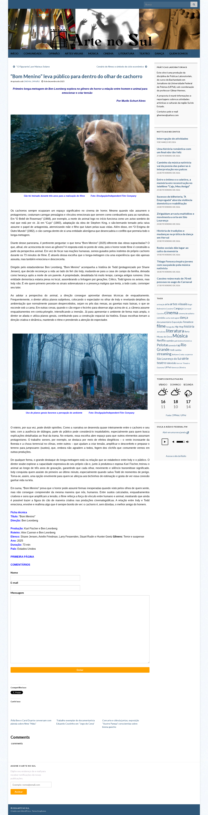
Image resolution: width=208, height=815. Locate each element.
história (189, 326)
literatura (175, 330)
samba (178, 350)
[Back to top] (201, 808)
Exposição (177, 322)
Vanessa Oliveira (178, 367)
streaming (164, 354)
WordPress (26, 811)
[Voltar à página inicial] (104, 29)
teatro (161, 363)
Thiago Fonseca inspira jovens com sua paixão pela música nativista (175, 265)
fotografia (170, 327)
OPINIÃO (54, 53)
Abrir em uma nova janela (174, 432)
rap (178, 345)
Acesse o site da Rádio (176, 456)
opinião (170, 340)
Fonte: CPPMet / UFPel (176, 415)
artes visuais (179, 304)
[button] (165, 442)
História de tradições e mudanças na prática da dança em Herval (175, 234)
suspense (189, 354)
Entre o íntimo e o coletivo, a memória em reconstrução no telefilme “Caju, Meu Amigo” (174, 183)
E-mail (14, 582)
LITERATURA (126, 53)
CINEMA (108, 53)
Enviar (80, 669)
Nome (14, 572)
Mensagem (17, 592)
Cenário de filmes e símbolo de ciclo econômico (120, 66)
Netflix (161, 340)
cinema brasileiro (186, 313)
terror (179, 363)
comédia (161, 318)
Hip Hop (179, 326)
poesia (172, 345)
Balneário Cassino (165, 308)
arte (167, 304)
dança (184, 317)
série (185, 358)
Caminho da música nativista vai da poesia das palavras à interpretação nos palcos (174, 166)
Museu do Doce (164, 336)
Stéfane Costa (178, 354)
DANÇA (159, 53)
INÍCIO (15, 53)
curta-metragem (172, 318)
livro (186, 331)
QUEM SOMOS (178, 53)
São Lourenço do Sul (169, 358)
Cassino (160, 313)
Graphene (41, 811)
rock (172, 349)
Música (180, 335)
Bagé (190, 304)
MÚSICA (93, 53)
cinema (171, 312)
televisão (171, 363)
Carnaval (187, 309)
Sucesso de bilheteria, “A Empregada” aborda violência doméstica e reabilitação (174, 200)
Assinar (19, 791)
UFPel (168, 367)
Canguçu (178, 308)
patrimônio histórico (183, 341)
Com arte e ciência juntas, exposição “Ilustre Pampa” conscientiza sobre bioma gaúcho (120, 723)
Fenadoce (188, 321)
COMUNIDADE (33, 53)
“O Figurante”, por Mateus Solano (33, 66)
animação (160, 304)
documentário (164, 322)
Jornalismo (161, 332)
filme (161, 325)
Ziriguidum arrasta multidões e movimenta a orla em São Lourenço (175, 217)
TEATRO (144, 53)
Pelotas (162, 345)
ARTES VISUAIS (74, 53)
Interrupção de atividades (172, 138)
